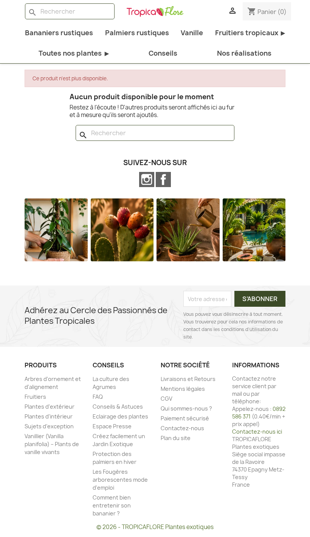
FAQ (98, 396)
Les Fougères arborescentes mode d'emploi (120, 479)
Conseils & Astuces (118, 406)
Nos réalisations (244, 53)
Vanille (192, 32)
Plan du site (176, 438)
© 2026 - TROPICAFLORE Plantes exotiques (155, 527)
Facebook (163, 179)
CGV (166, 398)
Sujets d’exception (49, 426)
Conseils (163, 53)
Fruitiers (35, 396)
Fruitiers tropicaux (250, 32)
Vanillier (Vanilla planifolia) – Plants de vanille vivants (52, 444)
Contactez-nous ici (257, 431)
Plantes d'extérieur (49, 406)
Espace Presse (112, 426)
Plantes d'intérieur (49, 416)
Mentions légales (183, 388)
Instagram (146, 179)
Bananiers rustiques (59, 32)
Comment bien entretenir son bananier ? (112, 505)
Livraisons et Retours (188, 378)
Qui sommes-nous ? (186, 408)
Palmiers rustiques (137, 32)
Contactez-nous (182, 428)
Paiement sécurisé (185, 418)
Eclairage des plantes (120, 416)
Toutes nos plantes (73, 53)
